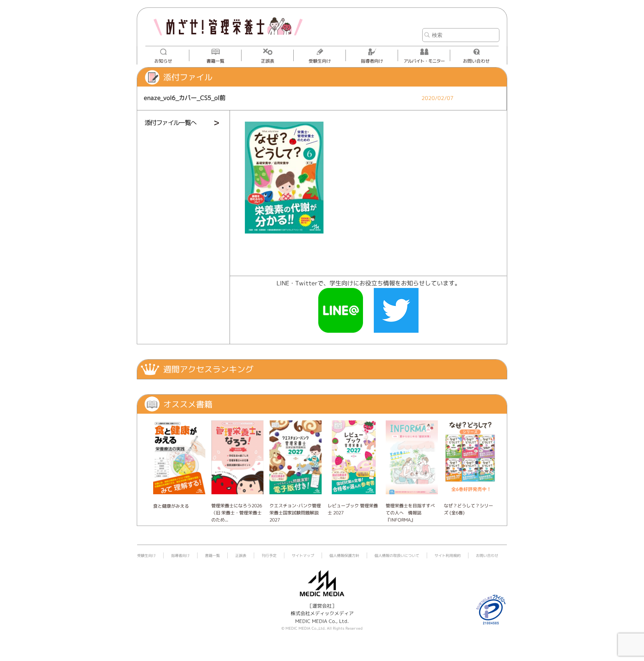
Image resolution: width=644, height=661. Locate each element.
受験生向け (320, 61)
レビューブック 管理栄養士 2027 (353, 509)
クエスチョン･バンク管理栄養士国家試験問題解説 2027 (295, 512)
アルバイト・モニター (424, 61)
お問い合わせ (476, 61)
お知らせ (163, 61)
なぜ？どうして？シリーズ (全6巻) (468, 509)
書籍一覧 (215, 61)
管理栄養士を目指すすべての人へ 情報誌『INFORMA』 (410, 512)
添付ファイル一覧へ (170, 122)
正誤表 (267, 61)
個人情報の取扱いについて (397, 555)
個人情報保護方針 (344, 555)
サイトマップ (303, 555)
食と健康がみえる (171, 506)
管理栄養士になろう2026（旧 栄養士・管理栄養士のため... (236, 512)
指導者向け (372, 61)
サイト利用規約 (448, 555)
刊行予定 (269, 555)
